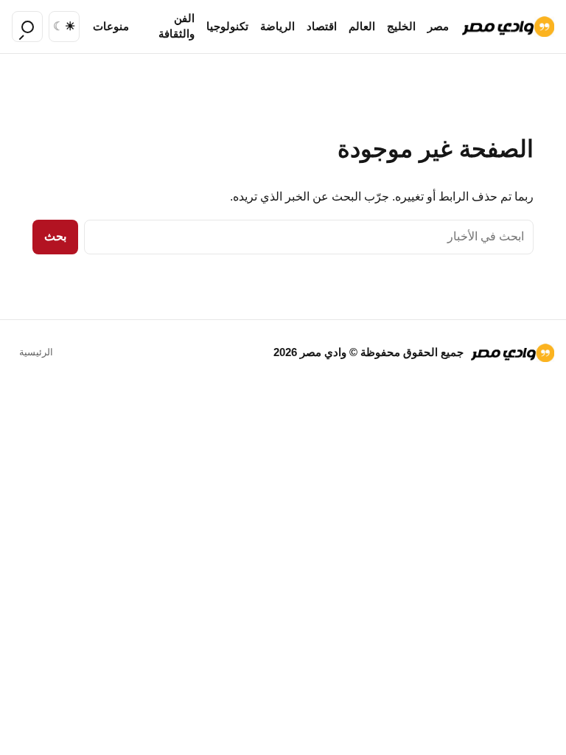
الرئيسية (36, 352)
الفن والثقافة (176, 26)
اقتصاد (322, 26)
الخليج (401, 26)
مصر (438, 26)
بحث (55, 236)
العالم (362, 26)
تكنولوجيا (227, 26)
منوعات (111, 26)
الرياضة (277, 26)
